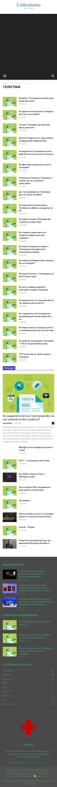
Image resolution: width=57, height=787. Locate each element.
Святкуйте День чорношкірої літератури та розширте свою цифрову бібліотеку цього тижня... (35, 588)
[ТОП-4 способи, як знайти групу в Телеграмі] (10, 357)
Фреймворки (25, 776)
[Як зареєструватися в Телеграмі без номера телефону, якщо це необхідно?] (10, 651)
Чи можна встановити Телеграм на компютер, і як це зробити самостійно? (35, 181)
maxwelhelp (7, 423)
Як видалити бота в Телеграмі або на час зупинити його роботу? (28, 417)
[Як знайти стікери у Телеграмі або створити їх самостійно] (10, 222)
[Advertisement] (28, 42)
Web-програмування (15, 773)
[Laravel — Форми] (10, 530)
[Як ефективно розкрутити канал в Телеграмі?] (10, 168)
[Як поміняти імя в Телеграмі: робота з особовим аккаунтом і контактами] (10, 331)
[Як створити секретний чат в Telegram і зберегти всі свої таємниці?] (10, 236)
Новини (7, 92)
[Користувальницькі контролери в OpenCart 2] (10, 625)
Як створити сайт (14, 770)
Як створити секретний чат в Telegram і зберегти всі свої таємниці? (32, 235)
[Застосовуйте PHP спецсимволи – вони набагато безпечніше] (10, 491)
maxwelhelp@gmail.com (37, 762)
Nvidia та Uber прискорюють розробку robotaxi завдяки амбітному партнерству (32, 574)
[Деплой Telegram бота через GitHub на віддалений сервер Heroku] (10, 141)
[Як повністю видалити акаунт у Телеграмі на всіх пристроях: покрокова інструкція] (10, 250)
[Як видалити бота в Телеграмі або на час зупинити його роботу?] (10, 304)
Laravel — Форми (26, 527)
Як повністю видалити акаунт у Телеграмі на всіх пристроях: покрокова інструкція (33, 249)
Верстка (14, 776)
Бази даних (31, 773)
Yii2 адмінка (24, 500)
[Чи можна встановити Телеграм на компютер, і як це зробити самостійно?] (10, 181)
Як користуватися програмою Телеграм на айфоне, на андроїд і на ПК (36, 208)
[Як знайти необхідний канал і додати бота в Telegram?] (10, 264)
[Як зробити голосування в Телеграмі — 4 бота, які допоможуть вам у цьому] (10, 344)
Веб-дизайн (43, 773)
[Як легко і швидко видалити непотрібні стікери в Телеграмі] (10, 290)
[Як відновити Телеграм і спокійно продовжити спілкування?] (10, 638)
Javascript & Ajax (36, 770)
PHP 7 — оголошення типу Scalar (34, 461)
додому (6, 83)
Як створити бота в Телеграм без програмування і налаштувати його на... (35, 316)
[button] (4, 76)
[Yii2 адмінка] (10, 504)
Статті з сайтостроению (38, 92)
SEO (46, 770)
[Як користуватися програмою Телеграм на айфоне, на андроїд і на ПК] (10, 209)
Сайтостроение (17, 83)
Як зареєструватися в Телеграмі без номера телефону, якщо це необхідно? (36, 651)
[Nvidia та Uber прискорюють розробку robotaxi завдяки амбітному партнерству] (10, 574)
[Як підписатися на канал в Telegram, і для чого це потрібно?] (10, 115)
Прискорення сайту (20, 92)
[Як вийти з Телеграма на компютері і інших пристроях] (10, 101)
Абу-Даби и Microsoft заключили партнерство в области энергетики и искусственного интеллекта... (36, 602)
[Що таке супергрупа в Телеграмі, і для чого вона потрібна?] (10, 195)
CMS (25, 770)
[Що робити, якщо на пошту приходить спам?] (10, 477)
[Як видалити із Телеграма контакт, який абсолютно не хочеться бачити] (10, 155)
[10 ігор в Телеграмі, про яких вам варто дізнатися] (10, 128)
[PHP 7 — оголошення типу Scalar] (10, 464)
